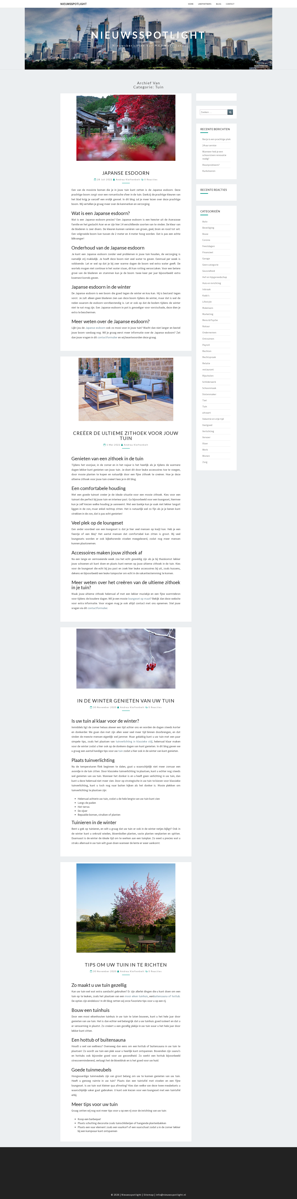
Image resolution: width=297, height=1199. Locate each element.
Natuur (206, 326)
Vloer (205, 443)
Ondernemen (209, 332)
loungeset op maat (139, 598)
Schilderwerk (209, 381)
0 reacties (151, 179)
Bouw (205, 233)
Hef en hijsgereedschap (214, 277)
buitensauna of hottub (166, 996)
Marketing (207, 314)
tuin (120, 751)
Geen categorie (210, 264)
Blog (218, 3)
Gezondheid (208, 270)
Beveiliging (208, 227)
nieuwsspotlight (73, 4)
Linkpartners (204, 3)
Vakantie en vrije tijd (213, 418)
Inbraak (206, 289)
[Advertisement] (148, 1171)
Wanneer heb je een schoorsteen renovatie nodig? (214, 155)
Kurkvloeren (208, 170)
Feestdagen (208, 246)
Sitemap (149, 1194)
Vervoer (206, 437)
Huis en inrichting (211, 283)
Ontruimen (208, 338)
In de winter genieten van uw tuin (125, 700)
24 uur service (209, 145)
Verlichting (208, 431)
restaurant (208, 369)
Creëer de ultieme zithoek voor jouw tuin (126, 435)
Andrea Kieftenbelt (128, 179)
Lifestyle (207, 301)
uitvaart (206, 412)
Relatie (206, 363)
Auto (204, 221)
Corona (206, 239)
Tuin (204, 406)
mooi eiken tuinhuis (136, 996)
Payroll (206, 344)
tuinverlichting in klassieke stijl (134, 741)
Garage (206, 258)
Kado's (205, 295)
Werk (205, 449)
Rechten (206, 351)
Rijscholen (207, 375)
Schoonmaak (209, 388)
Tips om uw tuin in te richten (126, 964)
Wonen (206, 455)
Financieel (207, 252)
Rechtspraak (209, 357)
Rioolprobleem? (211, 164)
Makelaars (207, 307)
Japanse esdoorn (126, 173)
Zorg (204, 462)
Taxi (204, 400)
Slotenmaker (209, 394)
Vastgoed (207, 425)
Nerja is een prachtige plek (216, 139)
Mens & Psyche (210, 320)
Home (191, 3)
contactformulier (107, 337)
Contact (230, 3)
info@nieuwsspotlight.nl (171, 1194)
